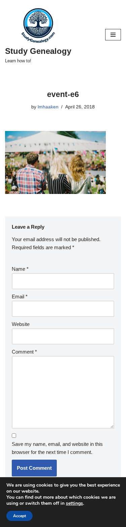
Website (21, 324)
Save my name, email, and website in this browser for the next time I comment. (57, 448)
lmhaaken (48, 106)
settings (74, 503)
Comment (24, 352)
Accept (19, 516)
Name (20, 269)
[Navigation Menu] (113, 34)
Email (20, 296)
